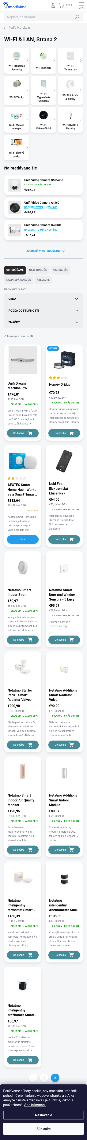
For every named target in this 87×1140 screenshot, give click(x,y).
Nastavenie (43, 1115)
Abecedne (43, 279)
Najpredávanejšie (18, 279)
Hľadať (77, 16)
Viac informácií (35, 1105)
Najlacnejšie (38, 270)
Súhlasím (44, 1129)
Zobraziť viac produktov (43, 250)
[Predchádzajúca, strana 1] (44, 1078)
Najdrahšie (60, 270)
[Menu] (81, 5)
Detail (23, 539)
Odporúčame (15, 270)
